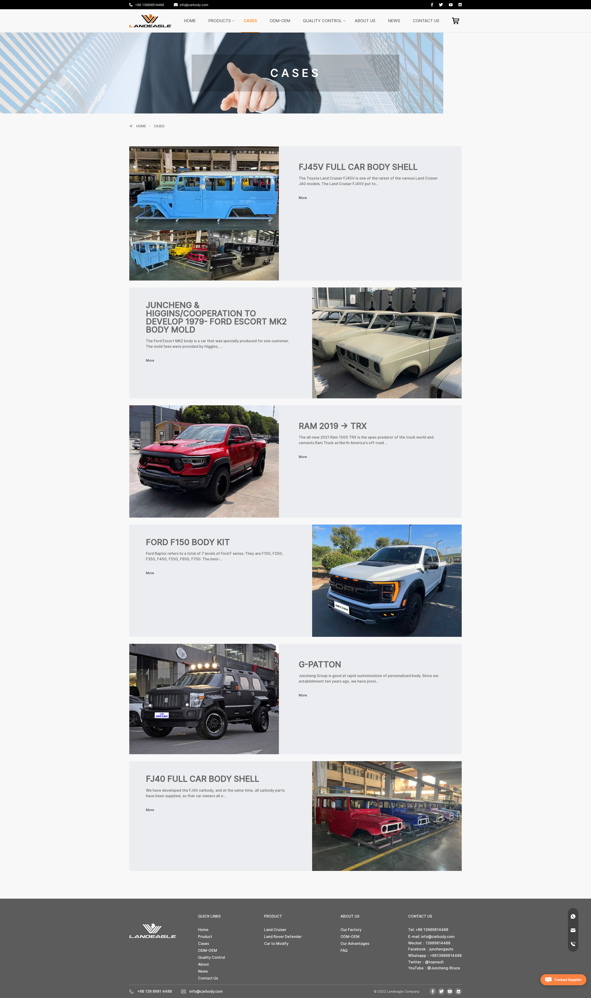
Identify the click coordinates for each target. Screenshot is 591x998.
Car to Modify (276, 943)
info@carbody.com (194, 5)
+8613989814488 (446, 955)
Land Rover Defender (283, 936)
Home (190, 20)
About (203, 964)
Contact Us (426, 20)
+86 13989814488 (149, 5)
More (303, 198)
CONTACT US (420, 916)
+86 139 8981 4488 (154, 991)
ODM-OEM (280, 20)
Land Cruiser (275, 929)
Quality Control (322, 20)
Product (205, 936)
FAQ (344, 950)
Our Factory (351, 929)
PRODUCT (273, 916)
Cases (250, 20)
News (394, 20)
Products (219, 20)
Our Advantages (355, 943)
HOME (141, 126)
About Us (365, 20)
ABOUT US (350, 916)
